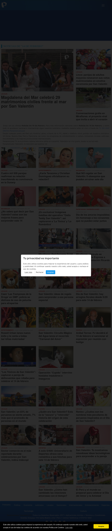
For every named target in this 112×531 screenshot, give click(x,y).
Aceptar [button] (101, 526)
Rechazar (40, 272)
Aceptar (50, 272)
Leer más (28, 272)
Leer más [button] (69, 527)
